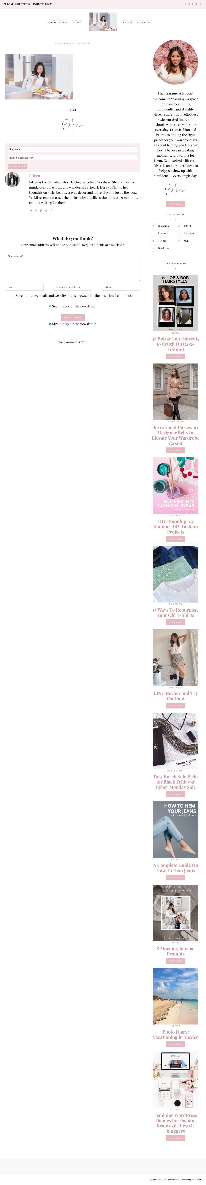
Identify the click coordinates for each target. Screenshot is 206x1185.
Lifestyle (175, 942)
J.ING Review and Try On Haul (176, 695)
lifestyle (143, 21)
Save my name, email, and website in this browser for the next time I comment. (74, 295)
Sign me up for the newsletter (73, 306)
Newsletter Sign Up (42, 4)
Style (77, 21)
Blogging (175, 1109)
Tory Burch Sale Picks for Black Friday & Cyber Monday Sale (176, 781)
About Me (8, 4)
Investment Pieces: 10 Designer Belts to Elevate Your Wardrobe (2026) (176, 435)
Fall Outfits (175, 687)
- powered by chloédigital (190, 1179)
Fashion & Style (175, 771)
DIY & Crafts (175, 515)
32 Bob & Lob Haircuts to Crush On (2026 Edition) (175, 344)
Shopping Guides (57, 21)
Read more (175, 356)
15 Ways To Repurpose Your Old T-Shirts (175, 612)
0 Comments (84, 43)
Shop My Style (22, 4)
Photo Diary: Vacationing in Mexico (176, 1034)
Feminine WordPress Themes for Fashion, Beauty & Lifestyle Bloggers (175, 1123)
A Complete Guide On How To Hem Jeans (175, 867)
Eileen (34, 175)
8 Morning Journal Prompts (176, 951)
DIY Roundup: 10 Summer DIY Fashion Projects (176, 526)
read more (175, 204)
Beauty (128, 21)
